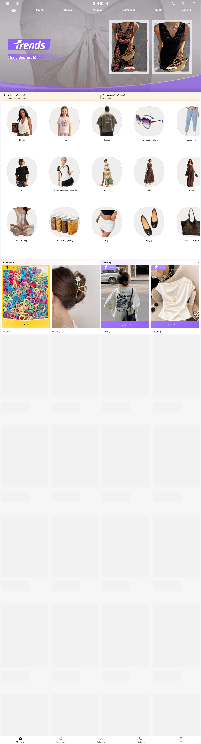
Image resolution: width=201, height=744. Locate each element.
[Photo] (22, 121)
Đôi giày (149, 241)
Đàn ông (107, 140)
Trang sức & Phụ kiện (149, 140)
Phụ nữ (22, 140)
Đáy (106, 241)
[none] (20, 739)
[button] (194, 3)
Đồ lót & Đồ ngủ (22, 241)
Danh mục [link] (60, 742)
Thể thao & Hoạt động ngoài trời (64, 190)
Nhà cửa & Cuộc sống (64, 241)
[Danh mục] (6, 3)
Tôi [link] (181, 742)
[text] (129, 68)
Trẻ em (64, 140)
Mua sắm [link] (20, 742)
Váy (149, 190)
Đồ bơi (106, 190)
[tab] (13, 10)
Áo (22, 190)
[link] (19, 3)
